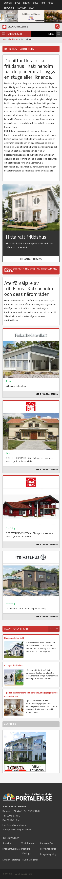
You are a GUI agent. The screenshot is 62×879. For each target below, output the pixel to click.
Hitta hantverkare (11, 848)
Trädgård (9, 7)
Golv (35, 2)
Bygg (17, 2)
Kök (43, 2)
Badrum (8, 2)
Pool (50, 2)
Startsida (6, 843)
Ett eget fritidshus (13, 665)
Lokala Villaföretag (11, 859)
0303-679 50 (13, 815)
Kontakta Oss (46, 843)
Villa (31, 7)
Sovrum (22, 7)
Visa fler (54, 628)
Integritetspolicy (48, 854)
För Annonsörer (48, 848)
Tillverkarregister (29, 859)
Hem (4, 39)
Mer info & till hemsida (47, 394)
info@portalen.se (18, 825)
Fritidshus (14, 39)
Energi (26, 2)
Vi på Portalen (28, 843)
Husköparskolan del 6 (14, 638)
